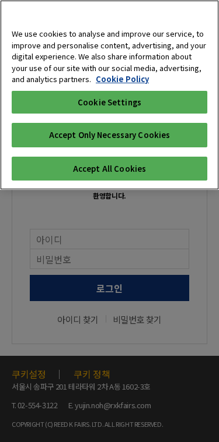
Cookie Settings (109, 102)
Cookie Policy (122, 78)
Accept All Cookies (109, 168)
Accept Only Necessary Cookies (110, 134)
